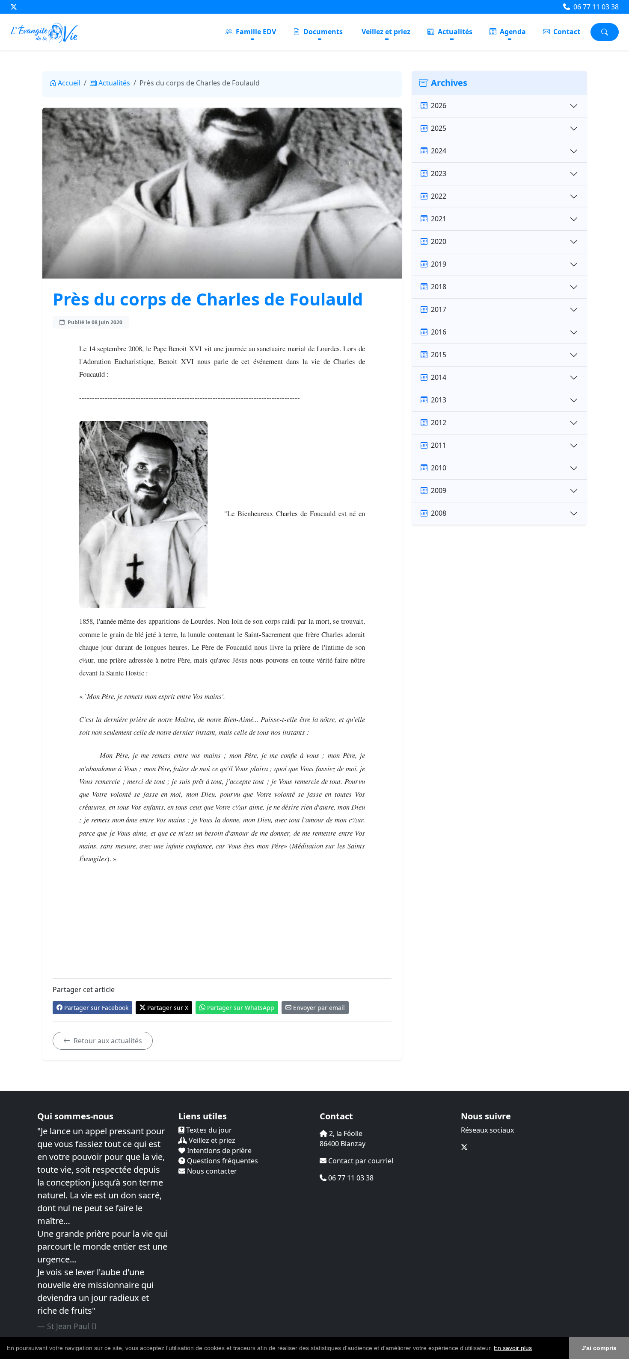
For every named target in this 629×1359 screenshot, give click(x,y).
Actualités (454, 31)
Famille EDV (255, 31)
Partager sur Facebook (96, 1008)
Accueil (69, 83)
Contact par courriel (359, 1160)
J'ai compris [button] (599, 1347)
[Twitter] (13, 7)
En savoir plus (513, 1347)
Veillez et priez (386, 31)
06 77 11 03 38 (595, 7)
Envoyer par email (319, 1008)
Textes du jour (208, 1130)
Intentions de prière (218, 1150)
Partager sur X (167, 1008)
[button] (535, 1348)
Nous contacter (211, 1171)
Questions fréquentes (221, 1160)
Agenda (512, 31)
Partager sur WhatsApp (240, 1008)
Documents (322, 31)
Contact (566, 31)
